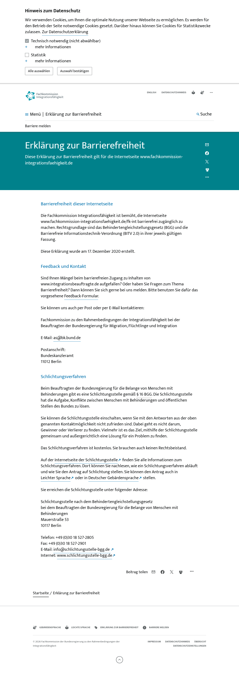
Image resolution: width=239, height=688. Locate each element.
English (151, 92)
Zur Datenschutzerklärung (65, 31)
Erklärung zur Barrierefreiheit (76, 593)
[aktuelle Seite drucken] (207, 170)
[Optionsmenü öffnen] (207, 178)
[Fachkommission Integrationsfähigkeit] (44, 95)
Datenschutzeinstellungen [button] (189, 646)
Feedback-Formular (81, 296)
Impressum (154, 642)
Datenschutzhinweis (173, 92)
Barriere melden (38, 126)
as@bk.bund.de (67, 337)
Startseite (41, 593)
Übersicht (200, 642)
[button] (212, 92)
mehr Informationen (53, 47)
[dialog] (119, 42)
